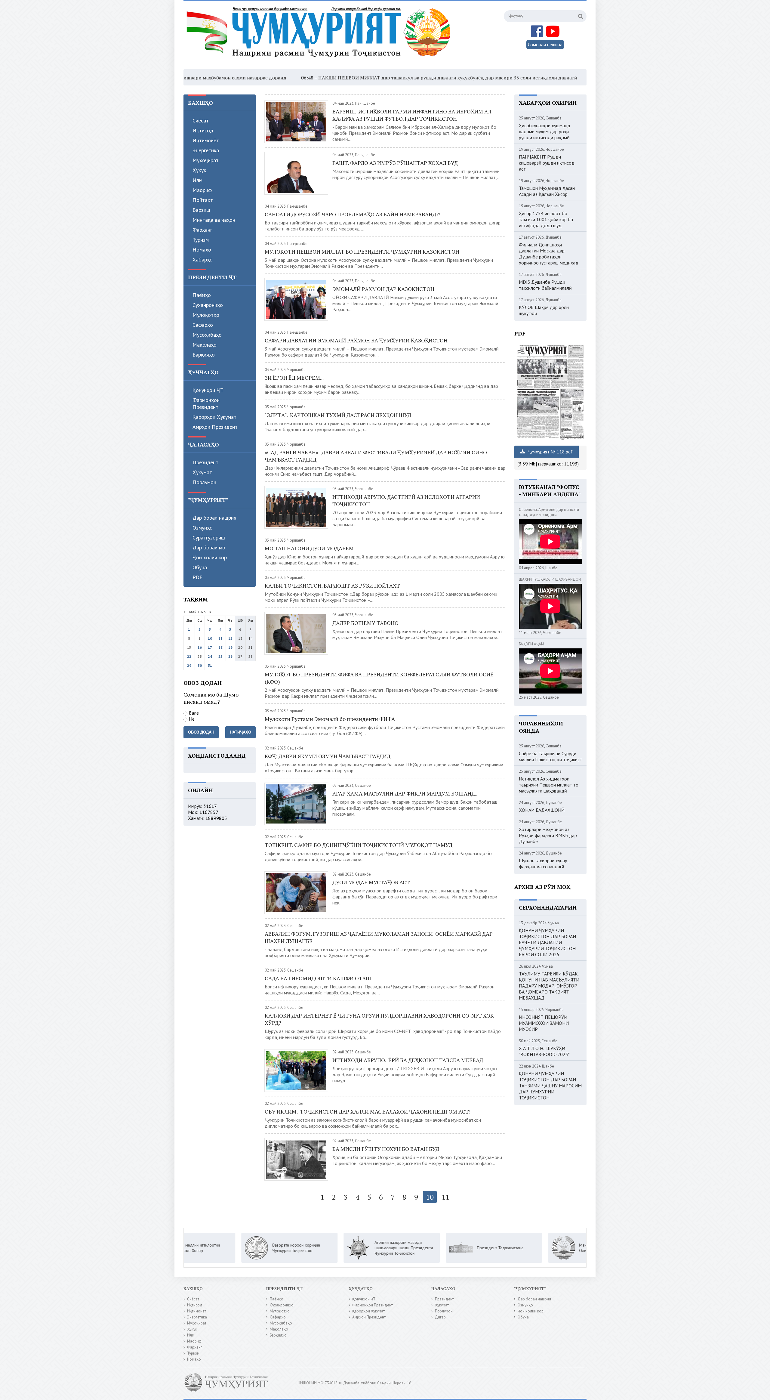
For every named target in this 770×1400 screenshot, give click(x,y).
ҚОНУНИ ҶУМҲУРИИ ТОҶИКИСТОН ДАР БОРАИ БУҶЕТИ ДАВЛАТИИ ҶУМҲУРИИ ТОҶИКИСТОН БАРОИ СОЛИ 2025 (547, 942)
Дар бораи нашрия (214, 517)
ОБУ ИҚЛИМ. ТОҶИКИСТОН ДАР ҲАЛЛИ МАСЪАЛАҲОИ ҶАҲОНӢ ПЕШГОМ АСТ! (367, 1111)
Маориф (202, 190)
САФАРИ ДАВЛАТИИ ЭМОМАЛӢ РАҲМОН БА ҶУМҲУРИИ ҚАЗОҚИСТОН (356, 340)
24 (210, 656)
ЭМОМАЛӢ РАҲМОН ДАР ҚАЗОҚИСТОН (383, 288)
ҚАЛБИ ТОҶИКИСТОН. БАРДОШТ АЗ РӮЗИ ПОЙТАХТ (332, 585)
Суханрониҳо (207, 304)
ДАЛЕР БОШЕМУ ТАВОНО (365, 622)
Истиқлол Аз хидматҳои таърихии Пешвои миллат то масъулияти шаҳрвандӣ (548, 785)
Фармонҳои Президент (206, 403)
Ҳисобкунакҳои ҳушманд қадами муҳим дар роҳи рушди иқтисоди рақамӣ (544, 131)
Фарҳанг (202, 229)
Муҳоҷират (205, 160)
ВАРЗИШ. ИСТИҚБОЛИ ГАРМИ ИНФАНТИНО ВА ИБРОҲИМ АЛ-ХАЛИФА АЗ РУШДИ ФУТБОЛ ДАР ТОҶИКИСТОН (413, 115)
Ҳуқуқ (199, 170)
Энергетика (205, 150)
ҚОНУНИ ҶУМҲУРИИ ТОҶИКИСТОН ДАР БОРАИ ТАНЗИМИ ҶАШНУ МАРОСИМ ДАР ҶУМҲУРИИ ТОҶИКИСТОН (550, 1086)
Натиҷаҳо (240, 732)
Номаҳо (201, 249)
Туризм (200, 239)
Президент (205, 462)
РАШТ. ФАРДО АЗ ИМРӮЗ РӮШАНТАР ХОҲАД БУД (395, 162)
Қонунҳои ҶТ (207, 390)
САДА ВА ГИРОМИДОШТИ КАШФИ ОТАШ (318, 978)
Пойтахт (202, 199)
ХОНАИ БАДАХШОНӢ (542, 810)
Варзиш (201, 209)
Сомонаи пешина (545, 45)
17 (210, 647)
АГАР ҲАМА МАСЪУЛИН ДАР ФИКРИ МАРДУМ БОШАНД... (405, 793)
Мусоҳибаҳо (207, 334)
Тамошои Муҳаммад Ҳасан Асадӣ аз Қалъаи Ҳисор (547, 191)
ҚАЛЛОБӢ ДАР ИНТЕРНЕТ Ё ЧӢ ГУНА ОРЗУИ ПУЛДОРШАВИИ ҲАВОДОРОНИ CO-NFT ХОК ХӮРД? (379, 1019)
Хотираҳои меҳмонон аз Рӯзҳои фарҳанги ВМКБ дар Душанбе (548, 835)
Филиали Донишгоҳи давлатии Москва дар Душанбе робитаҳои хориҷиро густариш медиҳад (548, 254)
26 (230, 656)
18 (220, 647)
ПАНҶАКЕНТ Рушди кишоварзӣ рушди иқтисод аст (546, 163)
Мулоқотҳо (205, 314)
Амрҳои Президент (215, 426)
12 (230, 638)
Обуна (199, 567)
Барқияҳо (203, 354)
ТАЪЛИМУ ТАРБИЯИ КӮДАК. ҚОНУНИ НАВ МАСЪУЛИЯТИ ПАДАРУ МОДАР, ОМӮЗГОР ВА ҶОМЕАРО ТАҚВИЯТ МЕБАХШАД (549, 986)
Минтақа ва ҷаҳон (213, 219)
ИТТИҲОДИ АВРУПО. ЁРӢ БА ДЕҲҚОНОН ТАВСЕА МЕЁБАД (407, 1060)
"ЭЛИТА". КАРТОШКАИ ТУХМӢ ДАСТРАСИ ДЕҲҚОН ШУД (338, 415)
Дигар (440, 1317)
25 (220, 656)
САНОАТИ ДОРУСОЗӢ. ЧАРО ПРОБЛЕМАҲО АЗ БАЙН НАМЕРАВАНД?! (352, 214)
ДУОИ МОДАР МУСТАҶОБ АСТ (371, 882)
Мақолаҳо (204, 344)
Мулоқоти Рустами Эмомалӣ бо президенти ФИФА (330, 718)
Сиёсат (200, 120)
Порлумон (204, 482)
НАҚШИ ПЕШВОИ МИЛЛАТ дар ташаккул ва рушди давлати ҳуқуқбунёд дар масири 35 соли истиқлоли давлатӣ (364, 77)
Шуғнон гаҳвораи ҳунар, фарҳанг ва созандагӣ (543, 864)
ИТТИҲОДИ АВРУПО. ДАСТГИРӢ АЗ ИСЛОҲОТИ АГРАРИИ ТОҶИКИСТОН (406, 500)
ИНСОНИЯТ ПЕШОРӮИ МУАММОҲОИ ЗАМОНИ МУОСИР (544, 1023)
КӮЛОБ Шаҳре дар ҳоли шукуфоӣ (544, 310)
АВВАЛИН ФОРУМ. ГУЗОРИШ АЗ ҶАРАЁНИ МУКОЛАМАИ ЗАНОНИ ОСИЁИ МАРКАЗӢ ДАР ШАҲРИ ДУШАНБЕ (379, 937)
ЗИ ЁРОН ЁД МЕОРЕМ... (294, 377)
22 (189, 656)
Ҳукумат (202, 472)
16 (200, 647)
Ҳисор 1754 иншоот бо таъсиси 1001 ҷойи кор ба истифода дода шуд (546, 219)
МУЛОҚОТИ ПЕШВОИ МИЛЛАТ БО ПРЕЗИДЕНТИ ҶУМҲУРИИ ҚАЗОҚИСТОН (362, 251)
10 (210, 638)
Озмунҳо (202, 527)
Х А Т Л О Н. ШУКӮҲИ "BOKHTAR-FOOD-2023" (544, 1051)
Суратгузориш (208, 537)
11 (220, 638)
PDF (197, 577)
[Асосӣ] (319, 36)
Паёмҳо (201, 295)
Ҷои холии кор (209, 557)
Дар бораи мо (208, 547)
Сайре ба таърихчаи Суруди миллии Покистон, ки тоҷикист (550, 756)
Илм (197, 180)
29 (189, 665)
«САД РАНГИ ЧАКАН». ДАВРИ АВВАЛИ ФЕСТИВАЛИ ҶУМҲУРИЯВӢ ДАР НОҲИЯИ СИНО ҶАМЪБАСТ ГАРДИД (376, 456)
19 (230, 647)
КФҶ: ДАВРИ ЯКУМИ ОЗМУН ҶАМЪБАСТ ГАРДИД (327, 756)
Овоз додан (201, 732)
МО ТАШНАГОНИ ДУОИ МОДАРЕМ (309, 548)
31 (210, 665)
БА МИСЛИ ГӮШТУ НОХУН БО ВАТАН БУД (385, 1148)
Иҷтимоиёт (205, 140)
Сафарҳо (202, 324)
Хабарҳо (202, 259)
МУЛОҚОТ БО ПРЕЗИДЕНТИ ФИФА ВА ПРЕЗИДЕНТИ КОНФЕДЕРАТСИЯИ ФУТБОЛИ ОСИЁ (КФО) (379, 678)
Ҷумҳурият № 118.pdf (549, 452)
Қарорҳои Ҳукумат (214, 416)
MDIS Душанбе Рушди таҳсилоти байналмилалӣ (545, 285)
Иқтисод (202, 130)
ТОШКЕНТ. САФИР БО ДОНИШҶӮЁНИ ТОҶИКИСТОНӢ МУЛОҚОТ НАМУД (358, 844)
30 (200, 665)
